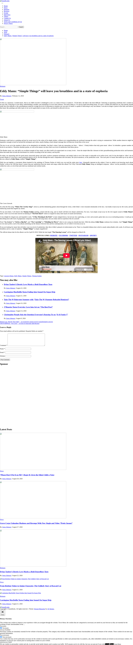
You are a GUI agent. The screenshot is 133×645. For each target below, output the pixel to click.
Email (2, 352)
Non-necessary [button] (4, 635)
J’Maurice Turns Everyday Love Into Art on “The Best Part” (28, 307)
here (80, 162)
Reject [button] (112, 644)
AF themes (50, 609)
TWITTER (73, 235)
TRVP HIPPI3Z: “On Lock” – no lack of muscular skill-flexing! (19, 323)
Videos (6, 16)
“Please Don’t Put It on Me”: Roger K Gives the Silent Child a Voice (27, 475)
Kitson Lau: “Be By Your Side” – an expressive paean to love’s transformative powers (26, 322)
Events (6, 13)
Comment (3, 345)
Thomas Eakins (37, 276)
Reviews (6, 11)
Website (2, 356)
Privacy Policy (8, 23)
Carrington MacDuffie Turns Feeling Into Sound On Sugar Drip (29, 292)
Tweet (2, 99)
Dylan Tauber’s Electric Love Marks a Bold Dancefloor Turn (28, 284)
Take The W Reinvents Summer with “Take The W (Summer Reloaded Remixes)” (36, 300)
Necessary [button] (3, 626)
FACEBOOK (63, 235)
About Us (7, 20)
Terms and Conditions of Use (13, 22)
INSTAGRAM (83, 235)
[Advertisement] (14, 396)
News (5, 7)
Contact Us (7, 18)
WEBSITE (53, 235)
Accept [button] (107, 644)
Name (2, 349)
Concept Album (8, 276)
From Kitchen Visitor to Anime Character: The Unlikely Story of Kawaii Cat (30, 586)
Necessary (5, 628)
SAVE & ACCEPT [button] (6, 642)
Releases (6, 9)
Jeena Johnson (6, 96)
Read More (117, 644)
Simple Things (26, 276)
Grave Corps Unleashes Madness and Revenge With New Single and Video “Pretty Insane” (36, 523)
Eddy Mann (18, 276)
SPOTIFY (93, 235)
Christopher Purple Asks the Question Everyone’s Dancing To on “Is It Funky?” (36, 315)
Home (6, 6)
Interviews (7, 15)
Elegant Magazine (39, 609)
